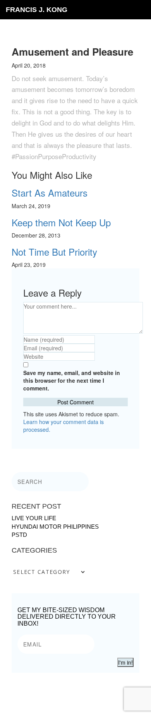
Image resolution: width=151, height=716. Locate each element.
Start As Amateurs (50, 192)
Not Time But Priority (54, 251)
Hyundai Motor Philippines (55, 526)
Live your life (34, 518)
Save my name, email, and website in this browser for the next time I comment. (71, 380)
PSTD (19, 534)
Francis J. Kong (36, 10)
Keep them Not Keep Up (61, 222)
